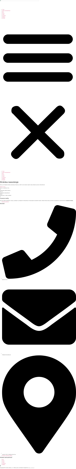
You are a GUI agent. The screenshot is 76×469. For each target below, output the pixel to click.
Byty (3, 11)
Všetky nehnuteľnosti (6, 10)
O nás (3, 9)
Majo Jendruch (31, 467)
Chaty (3, 14)
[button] (38, 95)
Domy (3, 13)
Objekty (3, 16)
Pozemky (4, 15)
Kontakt (3, 18)
